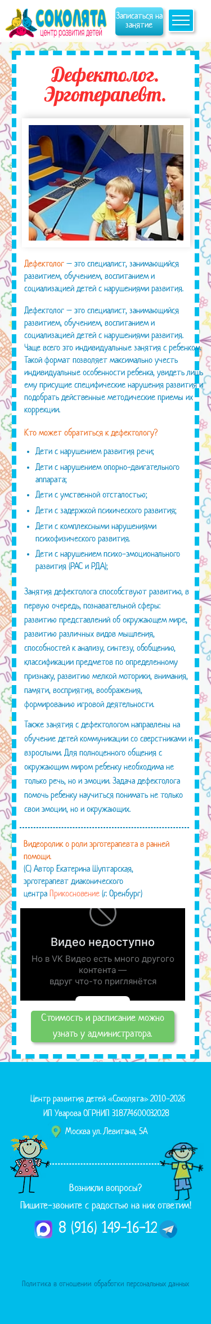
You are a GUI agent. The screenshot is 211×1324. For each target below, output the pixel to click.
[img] (58, 21)
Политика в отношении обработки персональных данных (105, 1284)
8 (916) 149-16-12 (108, 1228)
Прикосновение (75, 894)
